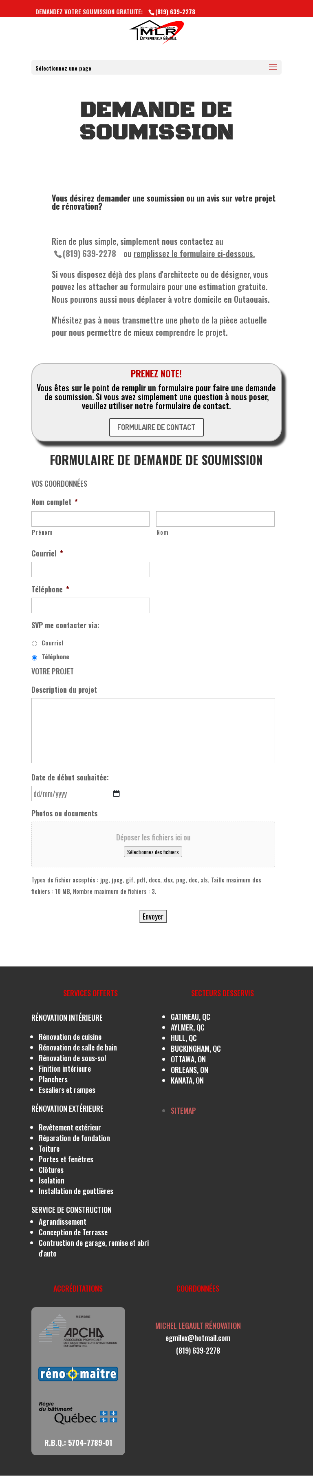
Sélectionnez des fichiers (153, 852)
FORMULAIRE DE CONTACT (156, 427)
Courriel (47, 553)
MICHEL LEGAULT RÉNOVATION (198, 1325)
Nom (162, 532)
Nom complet (54, 502)
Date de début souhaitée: (70, 777)
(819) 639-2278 (89, 253)
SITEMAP (183, 1110)
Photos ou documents (64, 813)
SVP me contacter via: (65, 625)
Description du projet (64, 689)
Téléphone (50, 589)
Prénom (42, 532)
